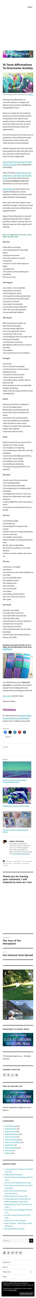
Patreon (31, 94)
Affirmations (8, 189)
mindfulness (25, 863)
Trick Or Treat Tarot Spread (15, 1221)
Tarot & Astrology (11, 1140)
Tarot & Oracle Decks (13, 1142)
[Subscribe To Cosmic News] (18, 1039)
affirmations (17, 863)
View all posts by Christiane (21, 854)
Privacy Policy (13, 1290)
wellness (5, 865)
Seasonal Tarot (10, 1137)
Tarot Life (8, 1150)
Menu (30, 7)
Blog (4, 1276)
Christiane (8, 861)
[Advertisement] (18, 31)
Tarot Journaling (11, 1148)
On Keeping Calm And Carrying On (18, 1199)
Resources (7, 1272)
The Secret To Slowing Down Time (18, 1183)
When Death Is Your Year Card (16, 1196)
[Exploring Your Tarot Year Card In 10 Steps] (17, 795)
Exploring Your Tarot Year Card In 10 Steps (16, 806)
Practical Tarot (7, 863)
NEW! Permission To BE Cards (16, 1202)
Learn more (7, 696)
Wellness (8, 1153)
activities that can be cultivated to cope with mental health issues (17, 175)
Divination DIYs (27, 861)
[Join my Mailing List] (18, 1096)
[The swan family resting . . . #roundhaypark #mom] (18, 985)
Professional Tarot (12, 1134)
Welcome (6, 1262)
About (5, 1267)
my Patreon (7, 649)
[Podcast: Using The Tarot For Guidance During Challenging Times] (17, 769)
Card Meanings (10, 1126)
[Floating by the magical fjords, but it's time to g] (18, 1015)
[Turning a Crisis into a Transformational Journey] (17, 819)
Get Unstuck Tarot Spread (14, 1229)
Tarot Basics (9, 1145)
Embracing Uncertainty (13, 1175)
